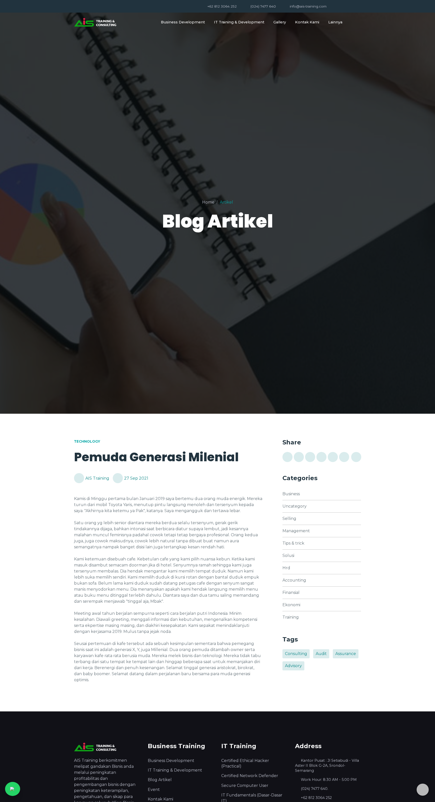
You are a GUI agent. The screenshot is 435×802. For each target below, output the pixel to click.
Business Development (183, 22)
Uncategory (294, 506)
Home (208, 202)
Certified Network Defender (249, 775)
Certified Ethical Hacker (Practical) (245, 763)
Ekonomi (291, 604)
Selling (289, 518)
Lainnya (335, 22)
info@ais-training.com (308, 6)
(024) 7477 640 (263, 6)
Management (296, 530)
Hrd (286, 567)
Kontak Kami (307, 22)
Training (290, 617)
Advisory (293, 665)
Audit (321, 653)
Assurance (345, 653)
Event (154, 789)
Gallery (279, 22)
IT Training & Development (239, 22)
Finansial (291, 592)
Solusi (288, 555)
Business (291, 493)
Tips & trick (293, 543)
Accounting (294, 580)
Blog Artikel (160, 779)
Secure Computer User (244, 785)
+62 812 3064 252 (222, 6)
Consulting (296, 653)
